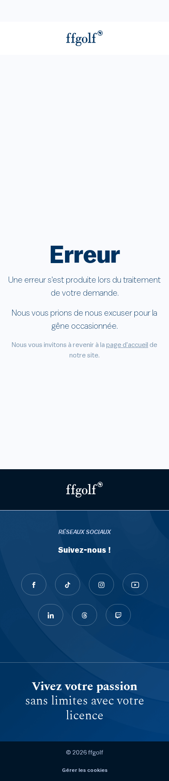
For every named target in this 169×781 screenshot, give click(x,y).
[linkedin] (50, 615)
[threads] (84, 615)
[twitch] (118, 615)
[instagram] (101, 584)
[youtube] (135, 584)
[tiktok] (67, 584)
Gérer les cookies (84, 770)
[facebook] (33, 584)
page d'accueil (127, 344)
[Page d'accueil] (84, 38)
